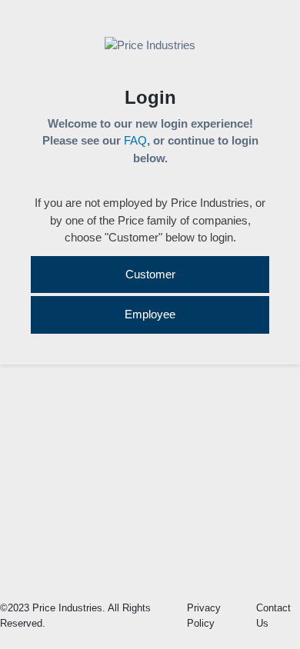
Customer (150, 274)
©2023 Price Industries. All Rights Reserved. (75, 615)
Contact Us (273, 615)
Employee (150, 314)
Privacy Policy (204, 615)
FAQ (135, 140)
